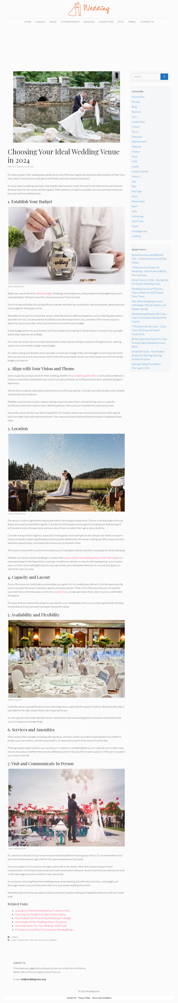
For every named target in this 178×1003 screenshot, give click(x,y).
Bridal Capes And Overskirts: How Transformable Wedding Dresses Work (149, 343)
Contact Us (147, 21)
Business (89, 21)
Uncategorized (139, 231)
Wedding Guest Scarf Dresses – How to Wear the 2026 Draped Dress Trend (148, 292)
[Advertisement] (89, 46)
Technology (138, 216)
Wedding (52, 940)
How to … (137, 176)
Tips (40, 940)
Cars (134, 116)
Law (134, 181)
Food (134, 156)
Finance (40, 21)
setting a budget (44, 293)
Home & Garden (140, 171)
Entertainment (70, 21)
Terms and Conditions (101, 998)
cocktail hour (61, 591)
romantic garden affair (85, 375)
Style (121, 21)
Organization (23, 940)
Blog (134, 106)
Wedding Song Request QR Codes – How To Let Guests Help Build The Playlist (150, 317)
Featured (136, 146)
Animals (136, 101)
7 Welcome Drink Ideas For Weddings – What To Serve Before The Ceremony (149, 271)
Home (27, 21)
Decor (135, 131)
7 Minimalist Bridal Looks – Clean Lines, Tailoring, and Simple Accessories (149, 330)
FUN (134, 161)
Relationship (138, 201)
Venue (45, 940)
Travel (132, 21)
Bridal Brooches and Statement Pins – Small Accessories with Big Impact (149, 258)
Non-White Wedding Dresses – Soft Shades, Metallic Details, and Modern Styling (149, 305)
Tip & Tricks (138, 221)
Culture (136, 126)
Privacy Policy (84, 998)
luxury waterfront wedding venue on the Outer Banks (92, 557)
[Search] (164, 76)
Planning (33, 940)
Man (134, 186)
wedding (14, 937)
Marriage (136, 191)
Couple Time (106, 21)
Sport (135, 206)
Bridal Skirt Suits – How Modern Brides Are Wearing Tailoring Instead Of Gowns (148, 355)
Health (135, 166)
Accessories (138, 96)
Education (137, 136)
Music (53, 21)
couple (14, 940)
